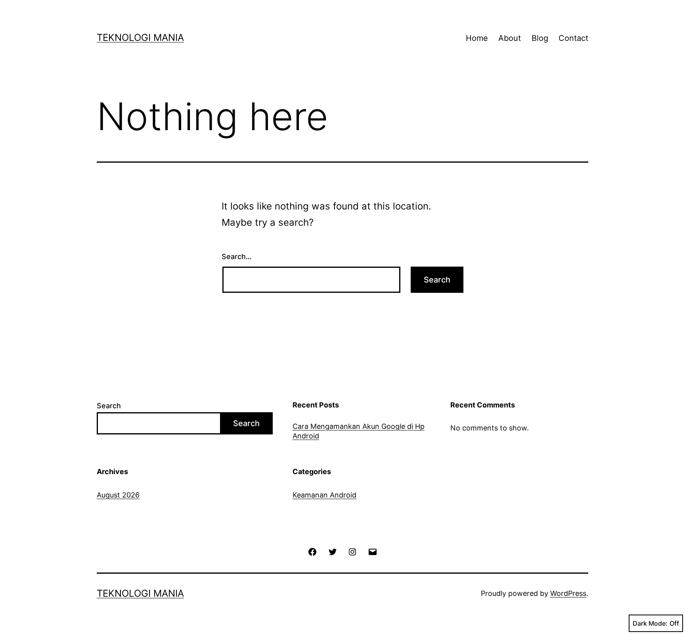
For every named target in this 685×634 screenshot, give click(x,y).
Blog (540, 38)
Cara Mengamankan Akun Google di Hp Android (359, 431)
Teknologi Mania (140, 37)
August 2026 (118, 495)
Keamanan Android (324, 495)
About (509, 38)
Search (109, 406)
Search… (237, 256)
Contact (573, 38)
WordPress (568, 593)
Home (477, 38)
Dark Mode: (650, 623)
